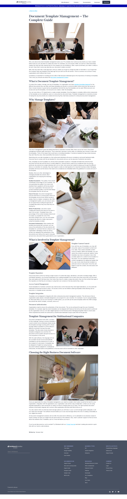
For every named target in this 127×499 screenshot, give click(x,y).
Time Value (66, 448)
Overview (66, 453)
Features (87, 470)
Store (86, 482)
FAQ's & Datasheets (89, 465)
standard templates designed (82, 84)
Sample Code (67, 472)
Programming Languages (112, 448)
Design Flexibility (68, 450)
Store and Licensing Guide (70, 465)
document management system (59, 77)
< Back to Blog (33, 11)
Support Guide (67, 463)
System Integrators (89, 450)
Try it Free (106, 2)
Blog (86, 477)
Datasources (109, 450)
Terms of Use (109, 470)
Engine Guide (67, 468)
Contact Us (108, 463)
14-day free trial (70, 424)
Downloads (87, 472)
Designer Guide (67, 470)
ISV (86, 448)
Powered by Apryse (12, 487)
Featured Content (89, 468)
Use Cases (87, 480)
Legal (107, 465)
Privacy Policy (109, 468)
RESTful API (66, 475)
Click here (62, 6)
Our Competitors (89, 475)
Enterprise (87, 453)
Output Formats (109, 453)
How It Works (67, 455)
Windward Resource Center (91, 463)
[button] (64, 2)
